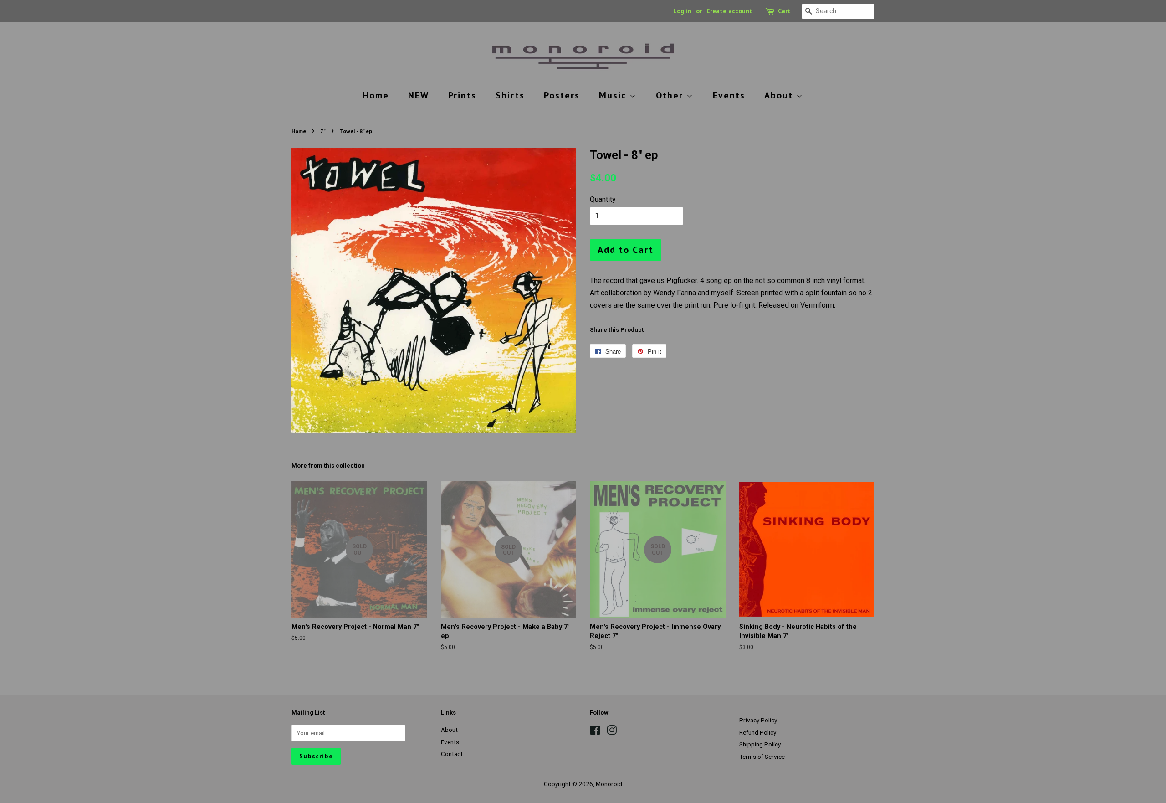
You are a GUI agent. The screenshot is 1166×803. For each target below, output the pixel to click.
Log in (682, 11)
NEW (418, 95)
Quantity (603, 199)
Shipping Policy (760, 744)
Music (614, 95)
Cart (784, 11)
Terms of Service (762, 756)
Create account (729, 11)
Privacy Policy (758, 720)
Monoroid (609, 784)
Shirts (510, 95)
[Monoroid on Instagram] (612, 732)
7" (323, 131)
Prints (462, 95)
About (780, 95)
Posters (562, 95)
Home (376, 95)
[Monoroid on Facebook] (595, 732)
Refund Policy (757, 732)
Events (729, 95)
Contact (452, 753)
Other (671, 95)
